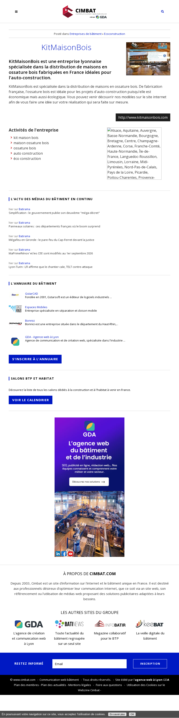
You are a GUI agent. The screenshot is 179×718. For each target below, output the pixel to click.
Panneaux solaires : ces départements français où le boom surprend (54, 224)
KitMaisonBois (66, 47)
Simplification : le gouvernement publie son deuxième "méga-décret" (54, 211)
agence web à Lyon (148, 680)
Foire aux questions (109, 685)
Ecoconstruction (114, 34)
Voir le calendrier (30, 400)
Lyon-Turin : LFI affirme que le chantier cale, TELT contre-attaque (51, 265)
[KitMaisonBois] (148, 58)
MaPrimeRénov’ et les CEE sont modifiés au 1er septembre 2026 (51, 251)
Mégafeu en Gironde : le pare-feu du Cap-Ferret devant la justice (51, 238)
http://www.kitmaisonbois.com (143, 117)
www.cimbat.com (24, 680)
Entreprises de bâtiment (86, 34)
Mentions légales (79, 685)
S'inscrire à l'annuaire (35, 359)
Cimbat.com (103, 573)
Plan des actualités (53, 685)
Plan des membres (26, 685)
